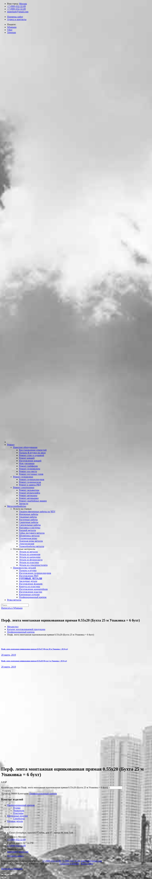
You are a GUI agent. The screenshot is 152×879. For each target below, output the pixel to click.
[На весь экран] (8, 874)
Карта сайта (87, 863)
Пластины (18, 813)
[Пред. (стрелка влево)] (2, 877)
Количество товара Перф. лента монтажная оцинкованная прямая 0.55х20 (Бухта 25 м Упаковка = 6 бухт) (54, 787)
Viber (9, 30)
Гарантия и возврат (69, 863)
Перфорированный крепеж (21, 632)
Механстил (12, 626)
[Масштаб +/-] (11, 874)
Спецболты (19, 818)
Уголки (16, 808)
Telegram (11, 32)
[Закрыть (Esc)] (2, 874)
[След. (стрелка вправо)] (5, 877)
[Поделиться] (5, 874)
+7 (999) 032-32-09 (16, 6)
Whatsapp (11, 27)
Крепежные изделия (17, 816)
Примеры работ (15, 16)
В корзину (6, 791)
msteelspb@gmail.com (17, 11)
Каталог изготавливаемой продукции (26, 629)
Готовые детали (15, 821)
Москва (23, 3)
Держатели (18, 810)
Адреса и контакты (16, 19)
